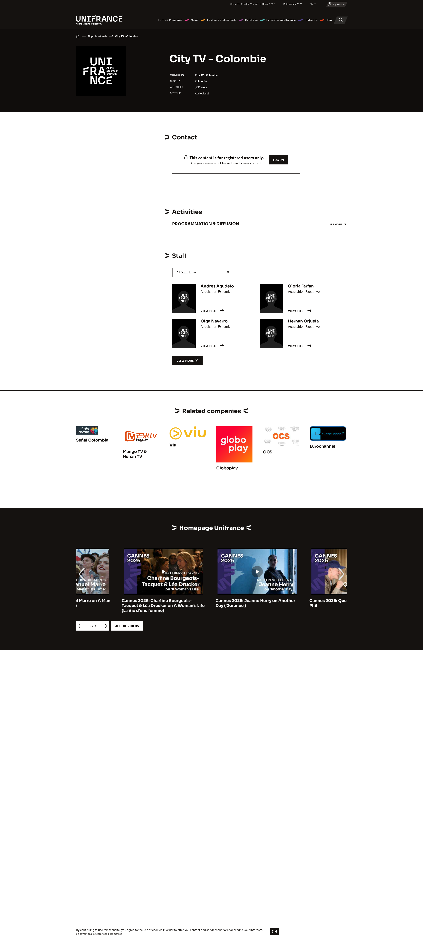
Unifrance (311, 20)
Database (251, 20)
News (194, 20)
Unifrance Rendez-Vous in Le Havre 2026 (252, 4)
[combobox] (202, 272)
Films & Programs (170, 20)
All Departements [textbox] (188, 272)
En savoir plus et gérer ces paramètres (99, 933)
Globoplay (227, 468)
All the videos (127, 626)
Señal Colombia (92, 440)
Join (329, 20)
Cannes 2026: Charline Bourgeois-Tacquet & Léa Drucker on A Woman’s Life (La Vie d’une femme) (117, 605)
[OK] (274, 931)
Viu (173, 445)
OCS (267, 452)
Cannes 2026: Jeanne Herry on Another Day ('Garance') (210, 603)
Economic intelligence (281, 20)
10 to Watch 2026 (292, 4)
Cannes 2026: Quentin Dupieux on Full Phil (302, 603)
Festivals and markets (221, 20)
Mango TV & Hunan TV (135, 454)
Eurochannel (322, 446)
